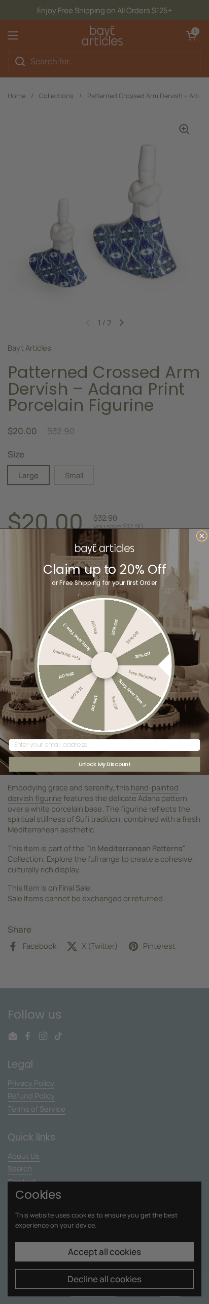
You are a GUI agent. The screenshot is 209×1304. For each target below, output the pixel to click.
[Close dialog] (201, 536)
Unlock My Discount (105, 764)
